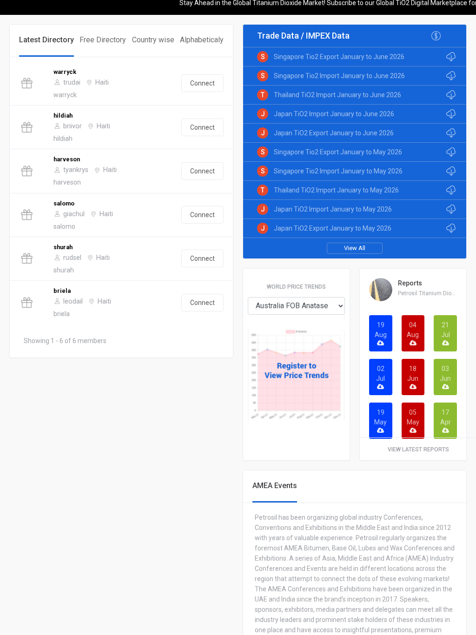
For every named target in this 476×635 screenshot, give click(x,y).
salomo (63, 203)
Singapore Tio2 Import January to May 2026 (338, 171)
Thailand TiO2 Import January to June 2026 (337, 95)
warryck (64, 71)
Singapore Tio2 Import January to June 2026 (339, 75)
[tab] (46, 40)
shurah (63, 247)
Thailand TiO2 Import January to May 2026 (336, 190)
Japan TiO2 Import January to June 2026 (334, 114)
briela (62, 290)
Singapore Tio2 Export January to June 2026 (339, 56)
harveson (66, 159)
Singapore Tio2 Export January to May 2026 (338, 152)
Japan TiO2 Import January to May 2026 (333, 209)
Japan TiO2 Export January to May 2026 (332, 228)
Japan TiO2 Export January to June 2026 (334, 133)
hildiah (63, 115)
